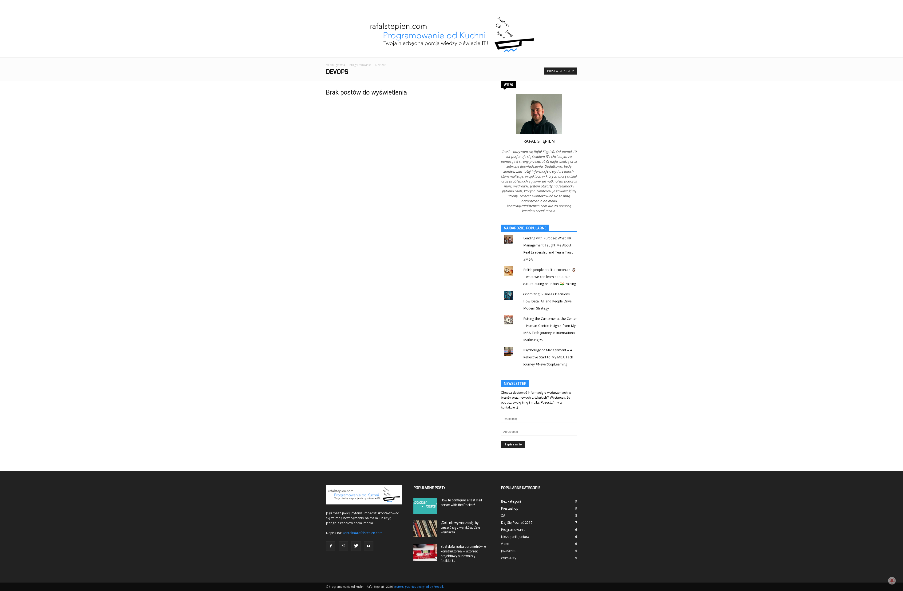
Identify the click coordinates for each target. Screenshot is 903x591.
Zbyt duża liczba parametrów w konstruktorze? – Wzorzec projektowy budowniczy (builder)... (463, 553)
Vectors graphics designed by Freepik (418, 587)
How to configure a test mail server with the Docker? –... (461, 502)
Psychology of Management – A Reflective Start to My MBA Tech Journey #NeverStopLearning (548, 357)
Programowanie (360, 65)
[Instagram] (343, 546)
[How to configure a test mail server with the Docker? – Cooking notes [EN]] (425, 506)
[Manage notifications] (892, 580)
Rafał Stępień (539, 141)
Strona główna (335, 65)
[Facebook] (330, 546)
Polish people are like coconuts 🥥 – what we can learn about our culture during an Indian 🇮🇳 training (549, 276)
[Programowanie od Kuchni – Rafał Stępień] (451, 34)
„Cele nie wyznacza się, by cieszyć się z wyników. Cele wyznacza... (460, 527)
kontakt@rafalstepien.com (363, 533)
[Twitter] (356, 546)
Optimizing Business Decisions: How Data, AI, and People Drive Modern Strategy (547, 301)
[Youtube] (368, 546)
